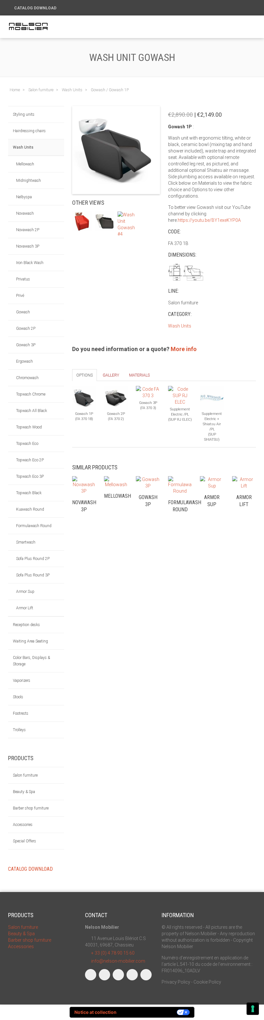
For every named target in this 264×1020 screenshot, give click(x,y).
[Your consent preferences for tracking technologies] (253, 1009)
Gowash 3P (25, 345)
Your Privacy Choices (149, 1012)
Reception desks (26, 625)
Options (84, 375)
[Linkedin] (118, 974)
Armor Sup (25, 591)
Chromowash (27, 378)
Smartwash (25, 542)
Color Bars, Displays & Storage (31, 660)
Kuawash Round (30, 509)
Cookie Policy (207, 982)
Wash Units (23, 147)
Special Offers (24, 841)
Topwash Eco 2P (30, 460)
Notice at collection (95, 1012)
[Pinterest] (146, 974)
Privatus (23, 279)
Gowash (23, 312)
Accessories (23, 824)
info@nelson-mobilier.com (118, 961)
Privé (20, 295)
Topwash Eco (27, 443)
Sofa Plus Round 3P (33, 575)
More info (184, 349)
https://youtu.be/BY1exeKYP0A (209, 220)
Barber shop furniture (31, 808)
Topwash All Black (31, 410)
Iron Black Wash (29, 262)
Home (15, 89)
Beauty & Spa (24, 792)
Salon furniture (25, 775)
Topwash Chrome (30, 394)
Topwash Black (29, 493)
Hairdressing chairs (29, 131)
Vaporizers (21, 680)
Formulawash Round (34, 526)
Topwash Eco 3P (30, 476)
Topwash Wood (29, 427)
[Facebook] (90, 974)
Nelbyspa (24, 197)
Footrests (20, 713)
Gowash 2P (25, 328)
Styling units (23, 114)
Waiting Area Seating (30, 641)
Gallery (111, 375)
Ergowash (24, 361)
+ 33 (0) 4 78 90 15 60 (113, 953)
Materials (139, 375)
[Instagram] (104, 974)
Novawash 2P (27, 230)
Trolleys (19, 730)
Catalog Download (35, 8)
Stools (18, 697)
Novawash (25, 213)
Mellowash (25, 164)
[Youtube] (132, 974)
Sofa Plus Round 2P (33, 558)
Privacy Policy (176, 982)
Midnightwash (28, 180)
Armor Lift (24, 608)
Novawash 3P (27, 246)
